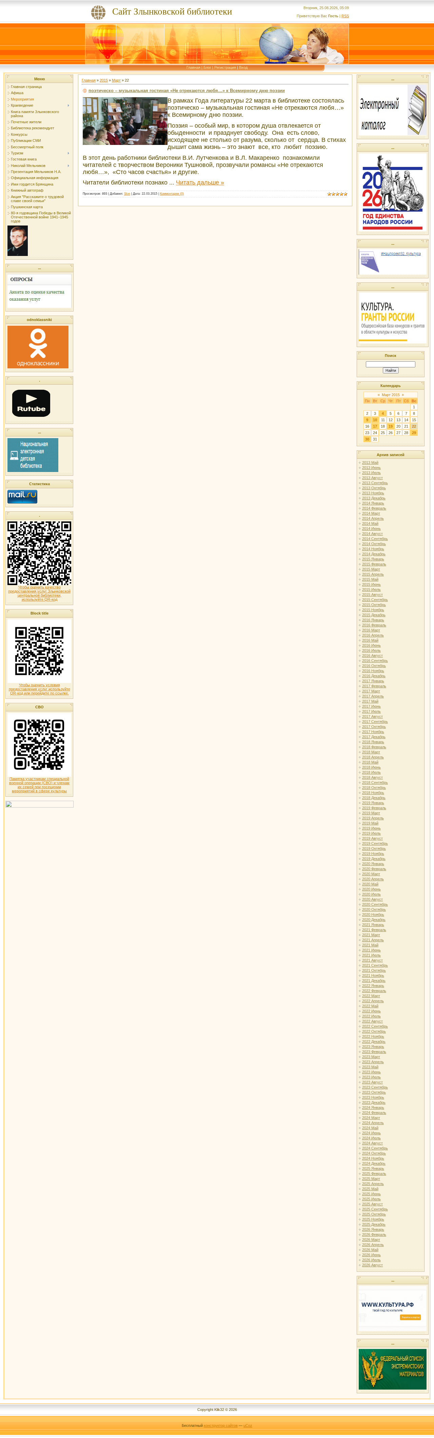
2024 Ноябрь (373, 1158)
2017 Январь (373, 681)
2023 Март (371, 1057)
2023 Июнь (371, 1072)
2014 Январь (373, 503)
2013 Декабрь (374, 498)
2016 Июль (371, 650)
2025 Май (370, 1189)
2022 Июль (371, 1016)
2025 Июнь (371, 1194)
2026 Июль (371, 1260)
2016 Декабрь (374, 676)
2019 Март (371, 813)
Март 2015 (391, 395)
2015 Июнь (371, 584)
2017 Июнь (371, 706)
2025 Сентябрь (375, 1209)
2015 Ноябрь (373, 610)
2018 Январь (373, 742)
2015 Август (372, 595)
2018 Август (372, 777)
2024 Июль (371, 1138)
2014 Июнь (371, 529)
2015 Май (370, 579)
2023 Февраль (374, 1052)
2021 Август (372, 960)
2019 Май (370, 823)
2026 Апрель (373, 1245)
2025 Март (371, 1179)
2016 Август (372, 655)
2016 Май (370, 640)
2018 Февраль (374, 747)
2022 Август (372, 1021)
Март (116, 80)
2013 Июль (371, 473)
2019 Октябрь (374, 848)
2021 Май (370, 945)
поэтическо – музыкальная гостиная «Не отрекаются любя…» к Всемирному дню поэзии (186, 90)
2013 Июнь (371, 468)
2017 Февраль (374, 686)
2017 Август (372, 716)
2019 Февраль (374, 808)
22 (414, 426)
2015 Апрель (373, 574)
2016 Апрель (373, 635)
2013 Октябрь (374, 488)
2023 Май (370, 1067)
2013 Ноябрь (373, 493)
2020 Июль (371, 894)
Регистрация (225, 67)
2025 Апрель (373, 1184)
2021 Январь (373, 925)
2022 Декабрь (374, 1041)
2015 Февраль (374, 564)
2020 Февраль (374, 869)
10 (375, 420)
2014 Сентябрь (375, 539)
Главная (193, 67)
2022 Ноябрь (373, 1036)
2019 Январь (373, 803)
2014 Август (372, 534)
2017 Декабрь (374, 737)
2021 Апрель (373, 940)
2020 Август (372, 899)
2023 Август (372, 1082)
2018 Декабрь (374, 798)
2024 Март (371, 1118)
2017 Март (371, 691)
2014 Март (371, 513)
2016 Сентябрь (375, 661)
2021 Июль (371, 955)
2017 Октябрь (374, 727)
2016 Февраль (374, 625)
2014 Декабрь (374, 554)
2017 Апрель (373, 696)
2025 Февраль (374, 1174)
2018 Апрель (373, 757)
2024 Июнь (371, 1133)
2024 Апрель (373, 1123)
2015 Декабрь (374, 615)
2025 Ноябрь (373, 1219)
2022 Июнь (371, 1011)
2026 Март (371, 1240)
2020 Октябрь (374, 909)
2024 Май (370, 1128)
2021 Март (371, 935)
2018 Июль (371, 772)
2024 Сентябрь (375, 1148)
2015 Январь (373, 559)
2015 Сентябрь (375, 600)
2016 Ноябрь (373, 671)
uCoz (247, 1425)
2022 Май (370, 1006)
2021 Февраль (374, 930)
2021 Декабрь (374, 981)
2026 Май (370, 1250)
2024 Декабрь (374, 1163)
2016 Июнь (371, 645)
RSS (345, 16)
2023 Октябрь (374, 1092)
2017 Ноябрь (373, 732)
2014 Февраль (374, 508)
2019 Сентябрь (375, 843)
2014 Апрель (373, 518)
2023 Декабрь (374, 1102)
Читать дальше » (200, 182)
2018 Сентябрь (375, 782)
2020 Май (370, 884)
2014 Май (370, 523)
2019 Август (372, 838)
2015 (104, 80)
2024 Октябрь (374, 1153)
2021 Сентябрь (375, 965)
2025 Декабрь (374, 1224)
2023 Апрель (373, 1062)
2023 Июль (371, 1077)
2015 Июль (371, 589)
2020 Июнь (371, 889)
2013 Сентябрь (375, 483)
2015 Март (371, 569)
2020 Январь (373, 864)
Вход (243, 67)
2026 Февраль (374, 1234)
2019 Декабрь (374, 859)
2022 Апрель (373, 1001)
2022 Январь (373, 986)
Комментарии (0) (172, 193)
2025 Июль (371, 1199)
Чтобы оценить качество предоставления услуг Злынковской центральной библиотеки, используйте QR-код (39, 593)
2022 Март (371, 996)
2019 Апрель (373, 818)
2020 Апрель (373, 879)
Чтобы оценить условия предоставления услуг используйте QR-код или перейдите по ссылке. (39, 689)
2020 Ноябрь (373, 915)
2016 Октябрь (374, 666)
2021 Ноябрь (373, 975)
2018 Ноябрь (373, 793)
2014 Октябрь (374, 544)
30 (367, 439)
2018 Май (370, 762)
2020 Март (371, 874)
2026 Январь (373, 1229)
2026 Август (372, 1265)
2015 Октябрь (374, 605)
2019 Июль (371, 833)
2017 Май (370, 701)
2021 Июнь (371, 950)
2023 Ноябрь (373, 1097)
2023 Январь (373, 1047)
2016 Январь (373, 620)
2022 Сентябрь (375, 1026)
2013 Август (372, 478)
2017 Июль (371, 711)
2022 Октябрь (374, 1031)
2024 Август (372, 1143)
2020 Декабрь (374, 920)
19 (391, 426)
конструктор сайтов (221, 1425)
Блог (207, 67)
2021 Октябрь (374, 970)
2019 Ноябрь (373, 854)
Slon (127, 193)
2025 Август (372, 1204)
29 (414, 433)
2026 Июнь (371, 1255)
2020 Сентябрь (375, 904)
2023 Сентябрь (375, 1087)
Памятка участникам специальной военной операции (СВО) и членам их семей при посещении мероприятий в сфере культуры (39, 785)
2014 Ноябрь (373, 549)
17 (375, 426)
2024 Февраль (374, 1113)
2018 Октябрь (374, 788)
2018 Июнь (371, 767)
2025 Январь (373, 1168)
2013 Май (370, 462)
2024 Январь (373, 1108)
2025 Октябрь (374, 1214)
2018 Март (371, 752)
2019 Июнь (371, 828)
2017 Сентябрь (375, 722)
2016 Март (371, 630)
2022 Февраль (374, 991)
